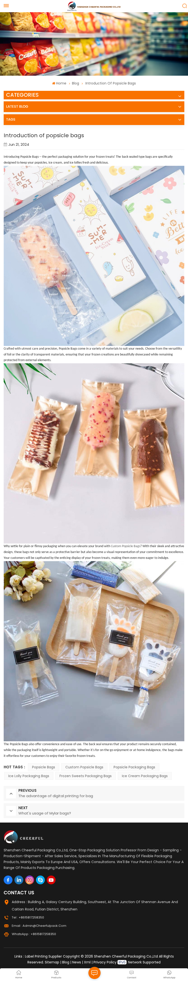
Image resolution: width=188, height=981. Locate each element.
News (76, 962)
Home (61, 83)
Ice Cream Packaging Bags (145, 775)
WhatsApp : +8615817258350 (34, 934)
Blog (75, 83)
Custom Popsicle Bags (84, 767)
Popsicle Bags (43, 767)
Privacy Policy (105, 962)
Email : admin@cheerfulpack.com (39, 925)
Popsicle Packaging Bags (134, 767)
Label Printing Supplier (43, 956)
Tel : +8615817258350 (28, 917)
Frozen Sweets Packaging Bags (85, 775)
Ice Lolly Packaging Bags (28, 775)
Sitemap (52, 962)
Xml (87, 962)
